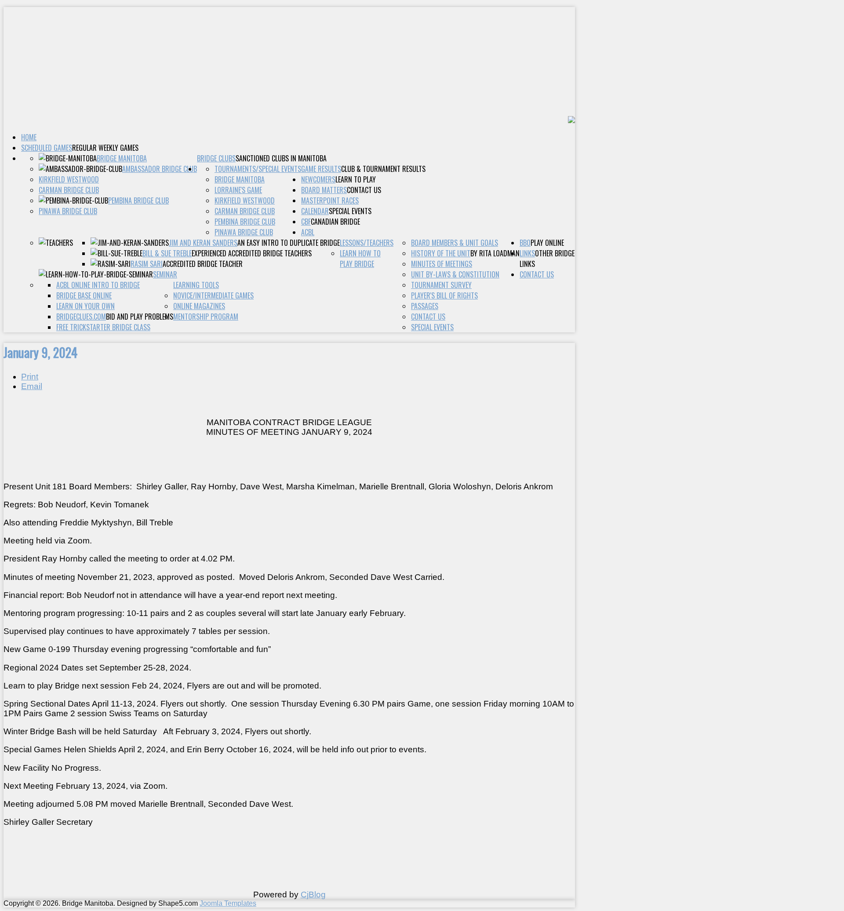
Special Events (350, 211)
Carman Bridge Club (69, 190)
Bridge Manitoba (122, 158)
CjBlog (313, 894)
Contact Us (537, 274)
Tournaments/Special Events (258, 169)
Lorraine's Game (238, 190)
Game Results (321, 169)
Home (28, 137)
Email (31, 386)
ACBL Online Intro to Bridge (98, 285)
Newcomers (318, 179)
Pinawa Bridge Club (68, 211)
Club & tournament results (383, 169)
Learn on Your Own (85, 306)
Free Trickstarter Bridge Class (103, 327)
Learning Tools (196, 285)
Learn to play (355, 179)
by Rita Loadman (495, 253)
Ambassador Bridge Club (159, 169)
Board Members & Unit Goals (454, 242)
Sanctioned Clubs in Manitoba (281, 158)
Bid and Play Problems (139, 316)
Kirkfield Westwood (69, 179)
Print (29, 376)
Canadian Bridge (335, 221)
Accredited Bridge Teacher (203, 264)
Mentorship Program (205, 316)
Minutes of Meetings (441, 264)
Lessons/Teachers (366, 242)
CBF (306, 221)
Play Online (547, 242)
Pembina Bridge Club (138, 200)
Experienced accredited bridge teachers (252, 253)
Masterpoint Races (330, 200)
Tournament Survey (441, 285)
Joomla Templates (228, 903)
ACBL (307, 232)
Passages (424, 306)
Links (527, 253)
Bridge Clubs (216, 158)
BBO (525, 242)
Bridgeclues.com (81, 316)
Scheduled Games (46, 147)
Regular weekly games (105, 147)
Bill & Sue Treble (167, 253)
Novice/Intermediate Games (213, 295)
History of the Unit (440, 253)
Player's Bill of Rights (444, 295)
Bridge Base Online (84, 295)
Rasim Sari (147, 264)
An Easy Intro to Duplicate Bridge (288, 242)
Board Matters (324, 190)
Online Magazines (199, 306)
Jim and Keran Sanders (203, 242)
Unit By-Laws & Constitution (455, 274)
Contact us (364, 190)
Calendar (315, 211)
